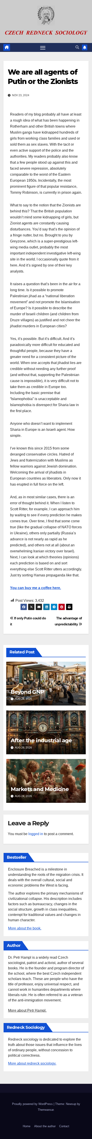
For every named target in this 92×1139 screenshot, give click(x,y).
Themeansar (46, 1109)
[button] (77, 47)
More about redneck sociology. (32, 1063)
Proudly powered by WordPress (33, 1104)
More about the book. (24, 928)
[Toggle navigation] (43, 47)
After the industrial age (41, 740)
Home (26, 1126)
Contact (64, 1126)
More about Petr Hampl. (27, 1010)
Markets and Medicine (40, 789)
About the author (45, 1126)
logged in (35, 834)
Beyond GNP (27, 692)
